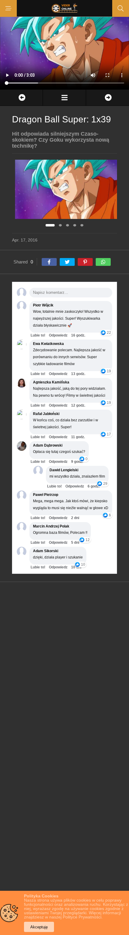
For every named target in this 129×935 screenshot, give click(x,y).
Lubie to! (38, 335)
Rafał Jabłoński (46, 414)
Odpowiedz (58, 335)
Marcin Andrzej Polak (51, 526)
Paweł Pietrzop (45, 495)
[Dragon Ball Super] (64, 98)
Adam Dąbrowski (47, 445)
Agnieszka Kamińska (51, 382)
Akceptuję (39, 927)
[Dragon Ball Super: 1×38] (21, 98)
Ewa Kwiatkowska (48, 344)
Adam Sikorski (45, 551)
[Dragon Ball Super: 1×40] (107, 98)
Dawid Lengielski (64, 470)
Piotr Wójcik (43, 305)
